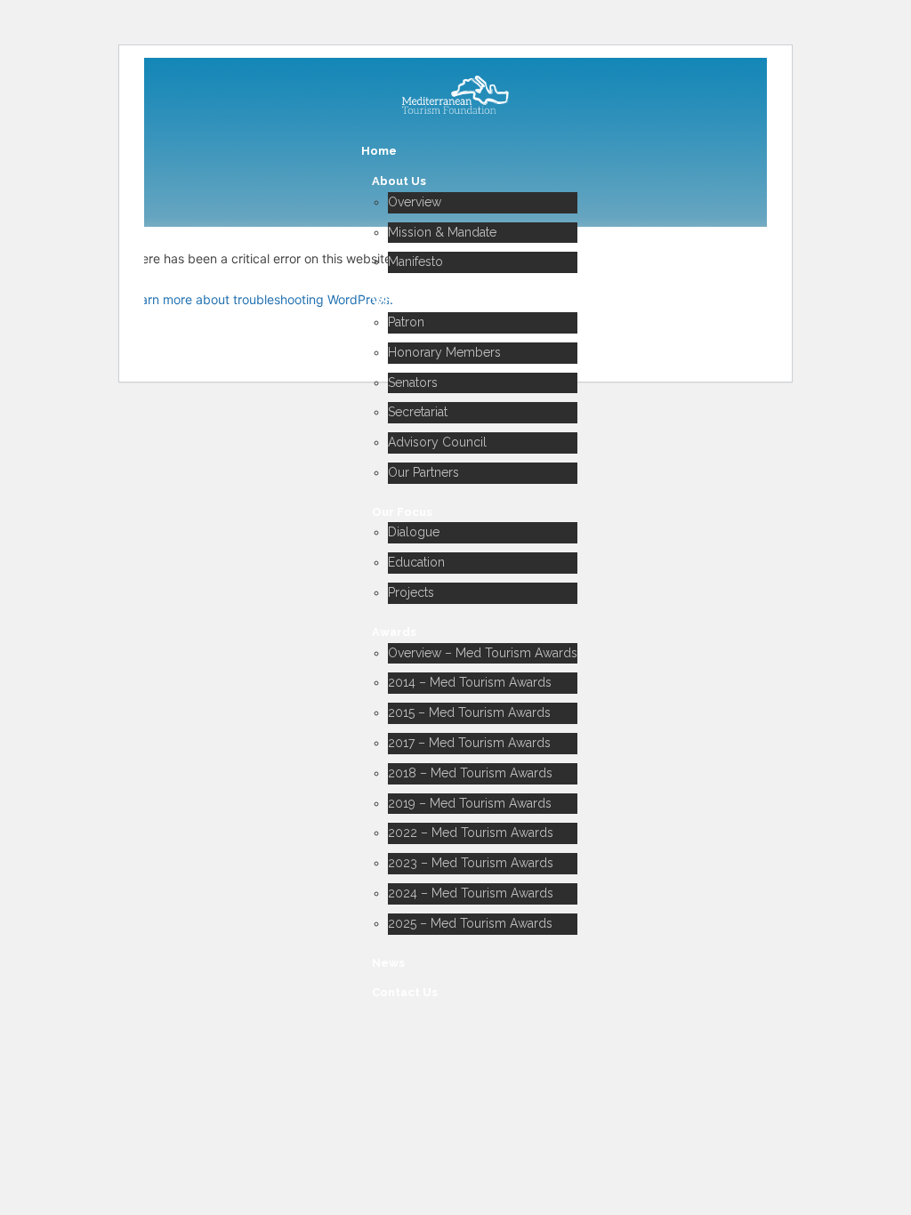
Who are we (407, 301)
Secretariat (417, 412)
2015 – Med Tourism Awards (469, 712)
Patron (406, 322)
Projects (411, 592)
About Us (399, 181)
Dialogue (413, 532)
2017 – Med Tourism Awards (469, 743)
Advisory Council (437, 442)
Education (416, 562)
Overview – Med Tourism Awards (482, 653)
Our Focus (402, 512)
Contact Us (405, 992)
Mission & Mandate (442, 232)
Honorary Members (444, 352)
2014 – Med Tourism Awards (470, 682)
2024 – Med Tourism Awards (470, 893)
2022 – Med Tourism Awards (470, 832)
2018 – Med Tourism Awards (470, 773)
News (388, 963)
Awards (394, 632)
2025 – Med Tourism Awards (470, 923)
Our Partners (423, 472)
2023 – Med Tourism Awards (470, 863)
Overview (414, 202)
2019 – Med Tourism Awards (470, 803)
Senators (413, 382)
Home (379, 150)
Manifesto (415, 261)
